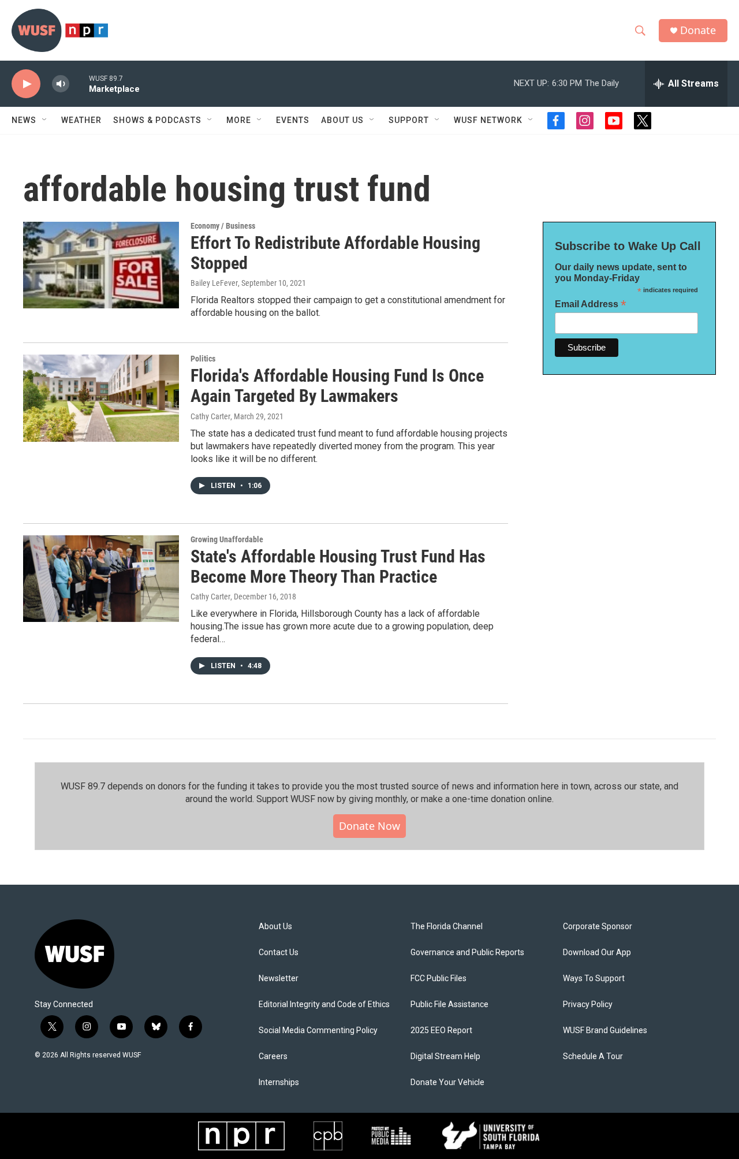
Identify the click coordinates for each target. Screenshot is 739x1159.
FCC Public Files (438, 978)
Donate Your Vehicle (447, 1082)
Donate (698, 30)
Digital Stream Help (445, 1056)
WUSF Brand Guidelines (605, 1030)
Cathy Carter (210, 416)
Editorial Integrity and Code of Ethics (324, 1004)
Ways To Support (594, 978)
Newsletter (278, 978)
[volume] (60, 84)
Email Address (590, 304)
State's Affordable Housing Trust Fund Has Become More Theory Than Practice (338, 566)
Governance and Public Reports (467, 952)
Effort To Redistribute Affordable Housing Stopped (335, 253)
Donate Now (369, 826)
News (24, 120)
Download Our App (597, 952)
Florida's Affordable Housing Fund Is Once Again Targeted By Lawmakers (337, 386)
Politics (203, 358)
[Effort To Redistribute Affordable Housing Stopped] (101, 265)
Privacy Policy (588, 1004)
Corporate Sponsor (597, 926)
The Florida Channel (446, 926)
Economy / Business (223, 225)
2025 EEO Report (441, 1030)
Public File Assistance (449, 1004)
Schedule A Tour (593, 1056)
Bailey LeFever (214, 283)
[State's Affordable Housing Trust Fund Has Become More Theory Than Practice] (101, 578)
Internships (279, 1082)
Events (292, 120)
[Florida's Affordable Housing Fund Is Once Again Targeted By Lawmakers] (101, 398)
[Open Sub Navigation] (45, 120)
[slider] (79, 83)
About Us (275, 926)
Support (409, 120)
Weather (81, 120)
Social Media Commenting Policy (318, 1030)
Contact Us (278, 952)
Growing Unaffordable (227, 539)
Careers (273, 1056)
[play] (26, 84)
